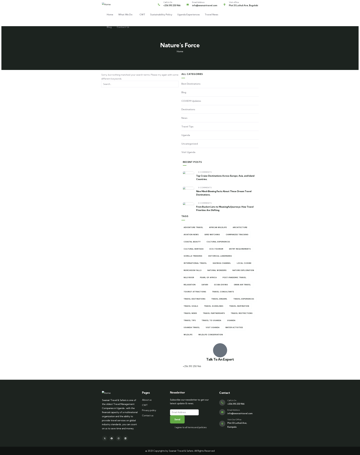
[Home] (106, 4)
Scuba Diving (221, 285)
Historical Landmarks (220, 256)
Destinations (188, 109)
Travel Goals (191, 306)
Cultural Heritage (194, 249)
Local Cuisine (244, 263)
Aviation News (191, 235)
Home (180, 51)
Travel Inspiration (239, 306)
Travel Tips (187, 126)
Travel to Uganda (211, 320)
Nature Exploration (243, 270)
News (184, 118)
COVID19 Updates (191, 101)
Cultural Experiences (218, 242)
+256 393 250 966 (192, 366)
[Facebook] (111, 438)
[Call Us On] (159, 5)
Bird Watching (212, 235)
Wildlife (188, 335)
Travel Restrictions (242, 313)
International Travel (195, 263)
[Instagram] (118, 438)
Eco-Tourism (216, 249)
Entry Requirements (240, 249)
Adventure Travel (193, 227)
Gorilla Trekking (193, 256)
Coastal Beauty (192, 242)
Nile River (189, 278)
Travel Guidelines (213, 306)
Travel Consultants (223, 292)
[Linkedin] (125, 438)
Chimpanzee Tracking (237, 235)
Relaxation (190, 285)
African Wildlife (218, 227)
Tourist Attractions (195, 292)
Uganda (185, 135)
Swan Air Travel (242, 285)
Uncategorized (189, 143)
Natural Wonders (217, 270)
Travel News (190, 313)
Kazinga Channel (222, 263)
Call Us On (167, 2)
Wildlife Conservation (210, 335)
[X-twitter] (104, 438)
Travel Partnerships (214, 313)
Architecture (240, 227)
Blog (183, 92)
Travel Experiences (243, 299)
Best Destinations (190, 83)
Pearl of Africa (208, 278)
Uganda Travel (192, 327)
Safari (205, 285)
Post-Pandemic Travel (234, 278)
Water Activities (234, 327)
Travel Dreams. (219, 299)
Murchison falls (193, 270)
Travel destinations (194, 299)
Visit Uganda (188, 152)
